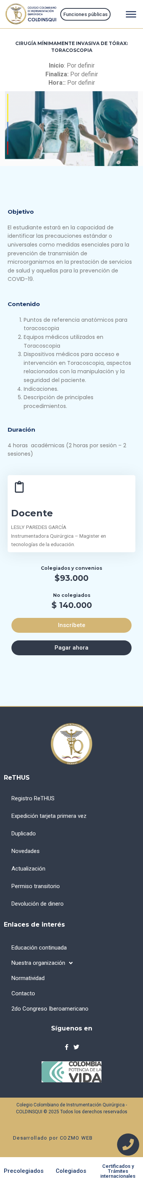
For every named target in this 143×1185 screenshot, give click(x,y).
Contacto (23, 993)
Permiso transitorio (35, 886)
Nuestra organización (38, 962)
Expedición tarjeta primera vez (49, 816)
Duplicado (23, 833)
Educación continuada (39, 947)
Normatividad (28, 978)
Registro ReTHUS (33, 798)
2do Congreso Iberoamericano (49, 1008)
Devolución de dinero (37, 903)
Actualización (28, 868)
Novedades (25, 851)
